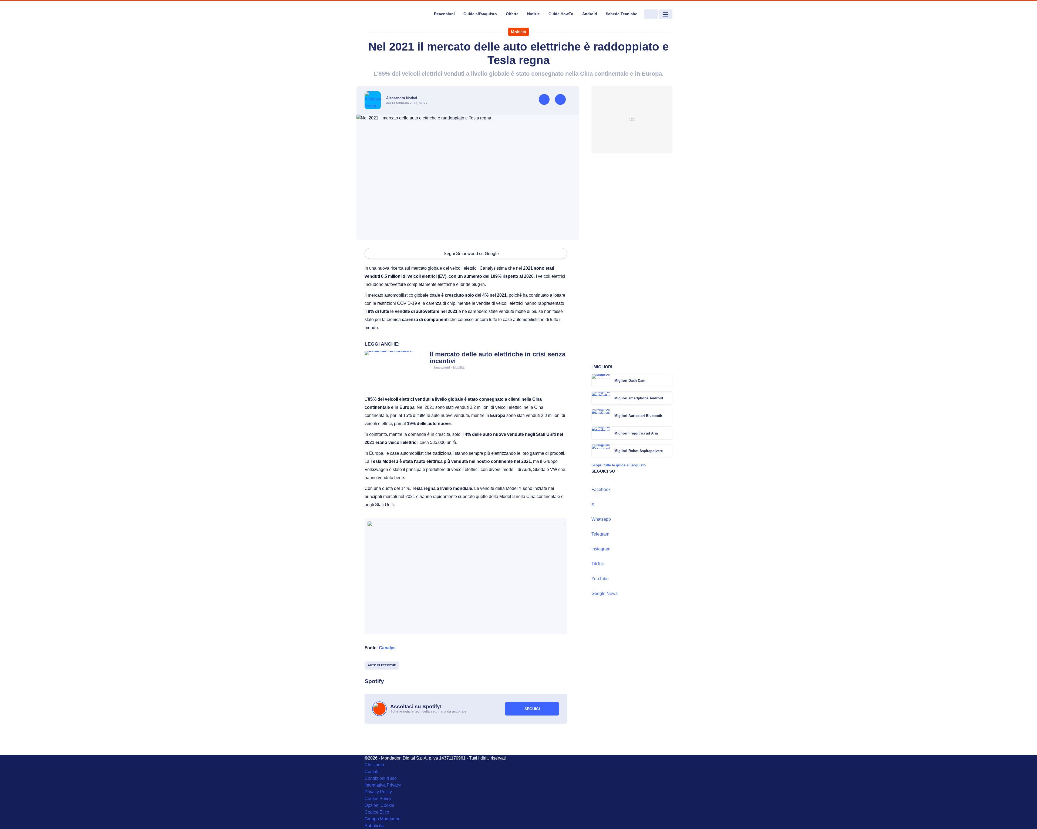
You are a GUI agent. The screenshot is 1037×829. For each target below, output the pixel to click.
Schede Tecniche (621, 14)
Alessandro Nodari (401, 98)
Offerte (512, 14)
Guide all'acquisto (480, 14)
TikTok (597, 563)
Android (589, 14)
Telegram (600, 534)
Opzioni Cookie (379, 805)
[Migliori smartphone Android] (668, 398)
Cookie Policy (378, 798)
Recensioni (444, 14)
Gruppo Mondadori (382, 819)
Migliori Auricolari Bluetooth (638, 416)
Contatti (372, 771)
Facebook (601, 489)
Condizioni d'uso (381, 778)
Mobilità (518, 31)
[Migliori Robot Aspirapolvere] (668, 451)
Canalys (387, 648)
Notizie (533, 14)
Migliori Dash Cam (629, 381)
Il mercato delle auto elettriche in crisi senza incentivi (497, 357)
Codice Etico (377, 812)
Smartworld (441, 367)
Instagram (600, 549)
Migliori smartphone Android (638, 398)
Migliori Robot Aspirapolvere (638, 451)
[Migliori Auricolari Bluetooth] (668, 416)
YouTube (600, 578)
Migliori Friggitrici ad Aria (636, 433)
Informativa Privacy (383, 785)
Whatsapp (601, 519)
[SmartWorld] (396, 14)
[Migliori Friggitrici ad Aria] (668, 433)
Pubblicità (374, 825)
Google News (604, 593)
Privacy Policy (378, 792)
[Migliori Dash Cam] (668, 380)
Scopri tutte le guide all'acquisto (618, 465)
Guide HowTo (560, 14)
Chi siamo (374, 765)
